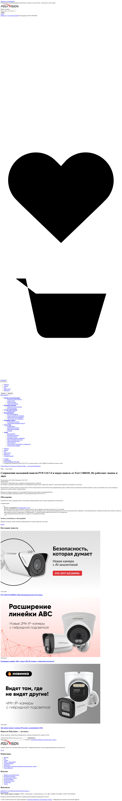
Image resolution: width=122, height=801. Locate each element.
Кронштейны (11, 426)
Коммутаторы (11, 411)
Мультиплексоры (12, 436)
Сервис (6, 386)
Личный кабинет (9, 456)
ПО (5, 387)
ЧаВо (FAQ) (7, 389)
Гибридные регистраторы (14, 407)
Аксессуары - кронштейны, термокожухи (19, 444)
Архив (6, 432)
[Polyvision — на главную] (10, 7)
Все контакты (4, 792)
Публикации (13, 466)
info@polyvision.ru (24, 791)
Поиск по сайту (5, 9)
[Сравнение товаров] (61, 136)
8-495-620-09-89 (14, 15)
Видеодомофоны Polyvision (15, 439)
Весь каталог (5, 395)
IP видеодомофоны (12, 414)
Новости (6, 384)
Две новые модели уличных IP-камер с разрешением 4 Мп (22, 728)
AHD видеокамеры (12, 404)
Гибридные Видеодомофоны (15, 417)
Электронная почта (6, 738)
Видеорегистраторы (10, 405)
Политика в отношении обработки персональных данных (20, 766)
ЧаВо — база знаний (28, 466)
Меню (10, 393)
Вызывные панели (9, 420)
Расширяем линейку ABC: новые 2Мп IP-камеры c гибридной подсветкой (27, 661)
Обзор (2, 466)
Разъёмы (9, 430)
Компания (4, 739)
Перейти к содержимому (8, 1)
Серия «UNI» (11, 401)
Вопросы (19, 466)
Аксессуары (7, 424)
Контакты (7, 390)
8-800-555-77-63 (5, 15)
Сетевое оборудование (10, 410)
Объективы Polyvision (13, 441)
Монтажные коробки (13, 429)
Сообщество (7, 460)
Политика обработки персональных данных (39, 799)
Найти (2, 12)
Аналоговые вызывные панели (16, 423)
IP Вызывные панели (13, 421)
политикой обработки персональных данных (43, 739)
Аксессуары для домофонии (15, 419)
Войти (2, 524)
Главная (6, 459)
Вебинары (38, 466)
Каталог (5, 381)
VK (2, 14)
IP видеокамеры (11, 402)
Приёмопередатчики (13, 427)
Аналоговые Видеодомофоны (15, 416)
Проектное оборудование (14, 399)
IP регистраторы (12, 408)
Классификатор (8, 768)
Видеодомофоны (9, 413)
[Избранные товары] (61, 257)
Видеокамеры (11, 433)
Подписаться (31, 738)
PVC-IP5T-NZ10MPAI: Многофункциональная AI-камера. (22, 595)
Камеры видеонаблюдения (12, 398)
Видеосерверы (11, 442)
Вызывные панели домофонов (16, 438)
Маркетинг (7, 765)
